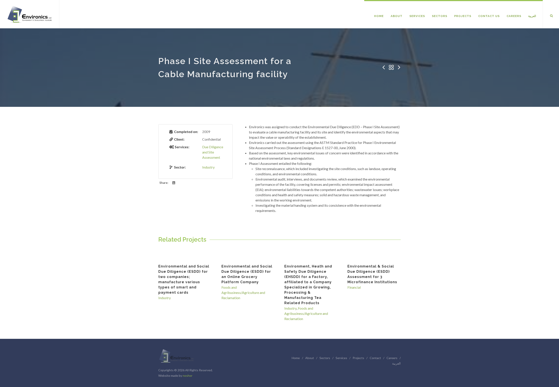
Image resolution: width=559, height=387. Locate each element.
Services (341, 358)
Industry (208, 167)
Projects (358, 358)
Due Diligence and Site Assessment (212, 152)
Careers (391, 358)
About (309, 358)
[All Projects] (391, 67)
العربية (396, 363)
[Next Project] (399, 67)
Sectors (324, 358)
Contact (375, 358)
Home (296, 358)
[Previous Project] (383, 67)
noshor (187, 375)
